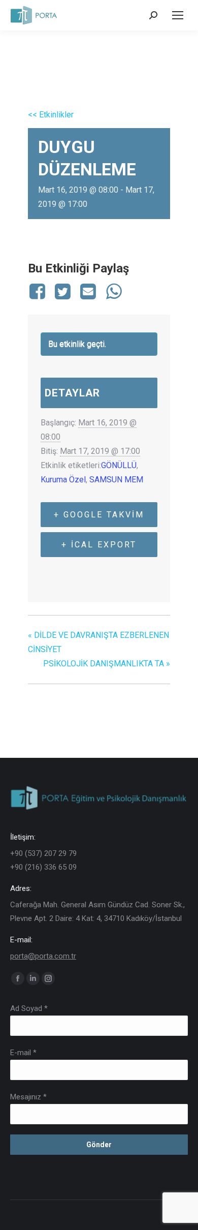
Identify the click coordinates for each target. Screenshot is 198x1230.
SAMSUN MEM (116, 479)
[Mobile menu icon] (178, 15)
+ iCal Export (99, 544)
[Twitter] (62, 291)
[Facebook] (39, 291)
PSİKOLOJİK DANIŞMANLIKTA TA (106, 663)
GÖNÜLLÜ (119, 465)
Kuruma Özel (63, 479)
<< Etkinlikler (51, 114)
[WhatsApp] (113, 291)
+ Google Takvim (99, 514)
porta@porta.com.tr (43, 956)
